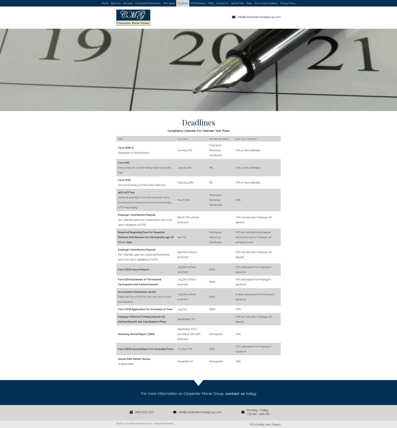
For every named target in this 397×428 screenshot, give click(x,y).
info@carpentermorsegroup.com (259, 17)
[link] (105, 3)
